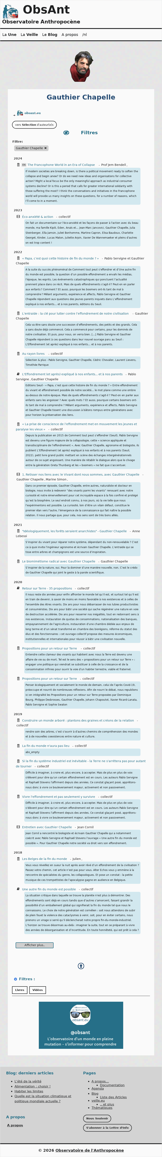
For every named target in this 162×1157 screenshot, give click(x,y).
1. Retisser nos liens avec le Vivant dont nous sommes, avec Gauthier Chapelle (80, 474)
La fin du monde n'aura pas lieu (45, 746)
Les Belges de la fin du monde (44, 859)
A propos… (100, 1081)
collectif (64, 216)
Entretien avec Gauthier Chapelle (47, 827)
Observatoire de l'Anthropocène (89, 1150)
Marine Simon (56, 479)
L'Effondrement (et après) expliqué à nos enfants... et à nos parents (72, 374)
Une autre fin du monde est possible (49, 889)
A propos (70, 34)
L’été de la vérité (28, 1081)
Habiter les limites (29, 1091)
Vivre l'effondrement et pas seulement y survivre (58, 796)
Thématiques (102, 1108)
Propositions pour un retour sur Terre (50, 648)
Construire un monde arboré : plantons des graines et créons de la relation (78, 720)
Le (49, 34)
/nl (84, 34)
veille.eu (98, 1100)
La (9, 34)
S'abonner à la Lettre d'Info (107, 1127)
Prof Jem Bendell (113, 164)
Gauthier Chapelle (44, 379)
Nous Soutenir (97, 1118)
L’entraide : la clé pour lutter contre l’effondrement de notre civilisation (76, 313)
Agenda (98, 1088)
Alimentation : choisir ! (33, 1086)
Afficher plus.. (34, 945)
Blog (95, 1094)
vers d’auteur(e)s (34, 124)
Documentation (112, 1085)
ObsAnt (46, 9)
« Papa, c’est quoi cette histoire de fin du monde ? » (60, 258)
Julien (77, 859)
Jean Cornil (85, 827)
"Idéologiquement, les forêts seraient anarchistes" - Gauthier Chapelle (74, 531)
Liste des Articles (113, 1097)
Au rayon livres (33, 353)
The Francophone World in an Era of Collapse (62, 164)
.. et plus (107, 1104)
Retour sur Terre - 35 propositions (47, 588)
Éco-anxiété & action (37, 216)
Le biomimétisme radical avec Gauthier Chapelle (58, 561)
